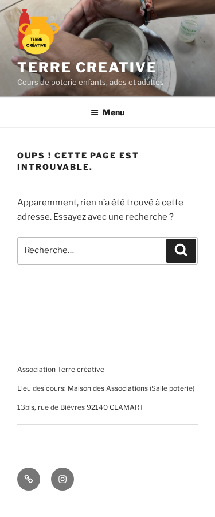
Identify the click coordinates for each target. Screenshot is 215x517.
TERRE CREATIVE (87, 67)
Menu (113, 112)
